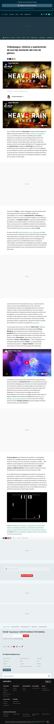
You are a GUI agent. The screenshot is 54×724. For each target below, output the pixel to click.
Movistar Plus (6, 661)
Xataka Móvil (5, 690)
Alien (28, 37)
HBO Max (39, 663)
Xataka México (6, 714)
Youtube (49, 14)
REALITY (17, 14)
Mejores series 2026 (15, 626)
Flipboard (46, 14)
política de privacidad (19, 638)
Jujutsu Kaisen (49, 37)
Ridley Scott (6, 37)
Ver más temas (7, 669)
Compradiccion (6, 705)
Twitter (51, 14)
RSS (19, 646)
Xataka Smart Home (7, 694)
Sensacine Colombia (26, 716)
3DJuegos (15, 688)
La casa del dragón (7, 666)
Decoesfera (5, 703)
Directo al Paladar (35, 688)
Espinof (18, 538)
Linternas (39, 666)
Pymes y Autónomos (17, 703)
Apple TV (5, 663)
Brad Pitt (23, 37)
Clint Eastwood (42, 37)
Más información (37, 722)
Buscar (49, 676)
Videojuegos (25, 538)
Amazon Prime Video (24, 658)
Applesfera (5, 692)
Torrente (18, 37)
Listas (38, 661)
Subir (47, 681)
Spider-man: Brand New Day (26, 666)
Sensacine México (26, 714)
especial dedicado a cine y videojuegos (29, 232)
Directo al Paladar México (35, 714)
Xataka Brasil (5, 716)
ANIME (21, 14)
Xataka (4, 688)
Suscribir (26, 635)
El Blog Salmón (16, 701)
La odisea (22, 663)
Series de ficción (6, 658)
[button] (17, 96)
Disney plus (39, 658)
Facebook (44, 14)
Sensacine (24, 688)
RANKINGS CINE (28, 14)
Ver (27, 575)
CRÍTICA (6, 14)
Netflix (21, 661)
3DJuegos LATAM (16, 714)
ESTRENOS (11, 14)
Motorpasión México (46, 714)
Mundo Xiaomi (6, 696)
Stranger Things (34, 37)
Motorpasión (44, 688)
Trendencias (5, 701)
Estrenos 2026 (34, 626)
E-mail (14, 59)
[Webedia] (7, 681)
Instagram (41, 14)
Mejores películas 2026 (25, 626)
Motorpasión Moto (45, 690)
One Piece (13, 37)
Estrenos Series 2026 (43, 626)
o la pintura (36, 323)
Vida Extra (15, 690)
